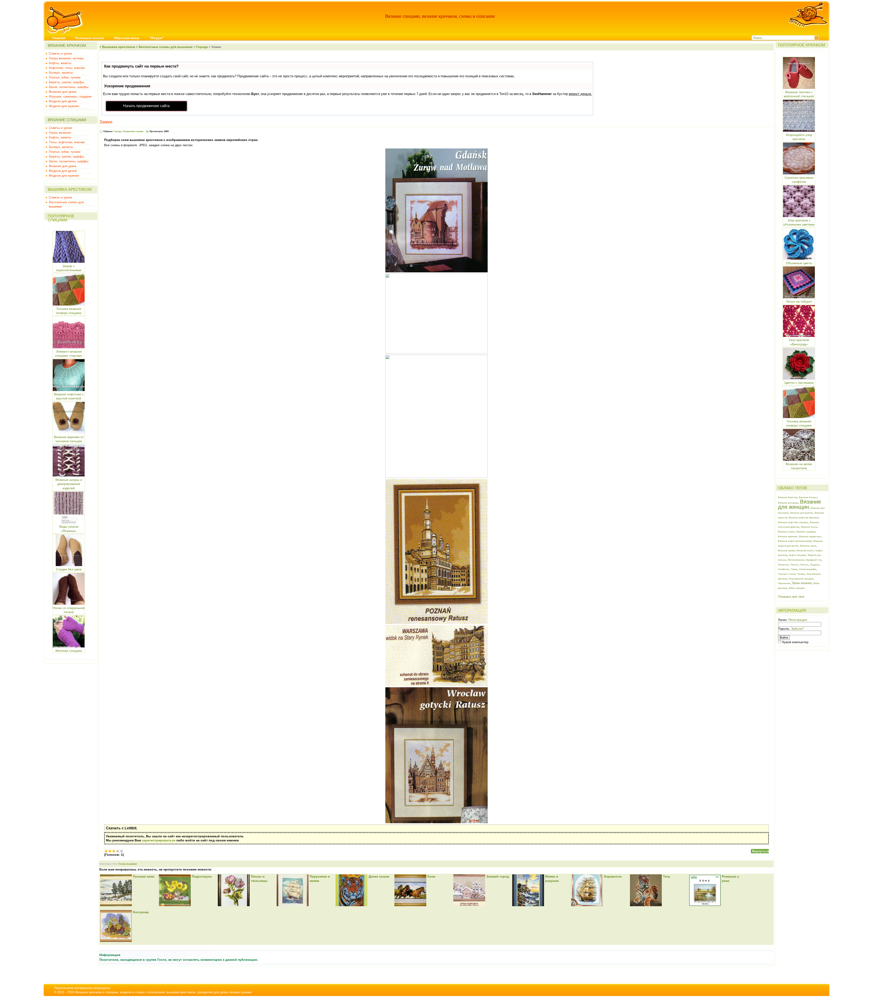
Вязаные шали (808, 545)
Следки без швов (68, 569)
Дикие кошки (379, 876)
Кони (431, 876)
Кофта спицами (797, 555)
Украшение (784, 583)
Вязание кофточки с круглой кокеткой (69, 396)
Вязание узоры (786, 531)
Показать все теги (791, 596)
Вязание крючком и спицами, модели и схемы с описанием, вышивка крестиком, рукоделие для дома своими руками (163, 992)
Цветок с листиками (799, 382)
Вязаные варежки (787, 536)
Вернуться (760, 851)
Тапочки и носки (786, 574)
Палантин (783, 564)
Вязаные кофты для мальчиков (794, 541)
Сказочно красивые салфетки (799, 179)
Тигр (666, 876)
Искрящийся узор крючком (799, 137)
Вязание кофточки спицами (793, 522)
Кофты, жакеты (60, 63)
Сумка (794, 569)
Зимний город (497, 876)
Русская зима (143, 876)
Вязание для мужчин (801, 513)
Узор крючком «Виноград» (799, 342)
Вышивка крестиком (118, 47)
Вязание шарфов (805, 531)
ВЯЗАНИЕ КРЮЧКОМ (67, 45)
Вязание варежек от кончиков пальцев (69, 439)
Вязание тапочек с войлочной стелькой (799, 94)
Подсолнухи (202, 876)
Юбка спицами (797, 588)
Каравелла (613, 876)
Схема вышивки (127, 864)
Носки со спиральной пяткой (69, 610)
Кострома (141, 912)
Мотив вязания (796, 560)
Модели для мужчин (64, 106)
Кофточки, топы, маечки (67, 68)
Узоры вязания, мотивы (66, 58)
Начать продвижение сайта (146, 106)
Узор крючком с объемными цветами (799, 222)
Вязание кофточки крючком (803, 517)
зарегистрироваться (158, 840)
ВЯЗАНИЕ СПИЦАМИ (67, 120)
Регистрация (797, 620)
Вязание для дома (62, 91)
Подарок (814, 564)
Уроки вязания (802, 583)
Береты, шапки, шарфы (66, 82)
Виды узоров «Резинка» (68, 529)
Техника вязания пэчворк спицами (68, 311)
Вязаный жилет (805, 550)
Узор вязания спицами (801, 578)
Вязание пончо (809, 527)
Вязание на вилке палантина (799, 466)
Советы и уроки (60, 53)
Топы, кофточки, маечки (67, 142)
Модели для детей (63, 101)
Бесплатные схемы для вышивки (66, 202)
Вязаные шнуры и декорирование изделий (68, 484)
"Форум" (156, 38)
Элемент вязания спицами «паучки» (69, 353)
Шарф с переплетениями (68, 268)
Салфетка (783, 569)
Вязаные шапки (786, 550)
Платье (804, 564)
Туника (801, 574)
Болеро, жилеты (61, 72)
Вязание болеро (808, 497)
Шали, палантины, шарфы (68, 87)
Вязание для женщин (799, 504)
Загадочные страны (133, 131)
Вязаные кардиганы (810, 536)
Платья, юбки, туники (64, 77)
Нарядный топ (813, 560)
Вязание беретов (787, 497)
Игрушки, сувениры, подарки (70, 96)
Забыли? (797, 628)
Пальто (794, 564)
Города (202, 47)
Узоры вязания (60, 132)
